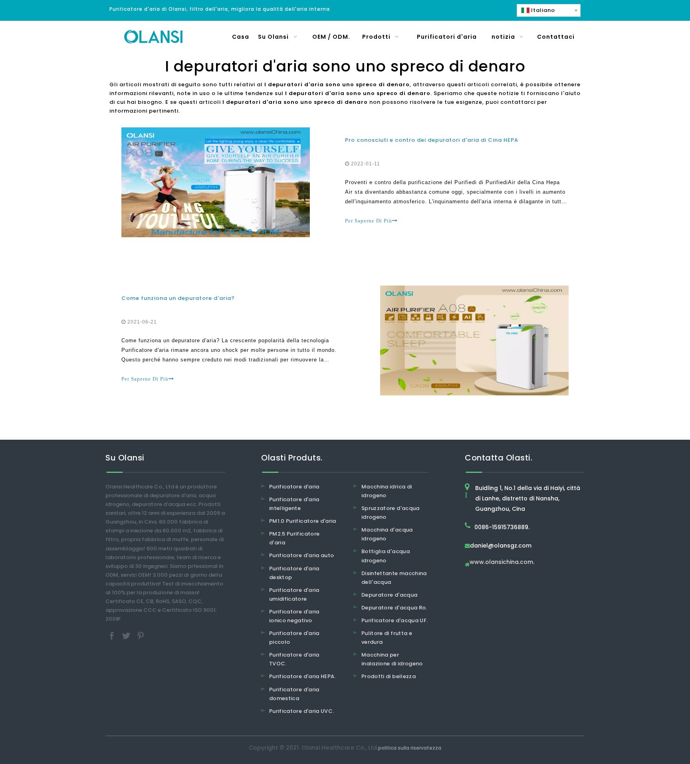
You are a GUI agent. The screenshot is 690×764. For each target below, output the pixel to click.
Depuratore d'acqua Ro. (394, 607)
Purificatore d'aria (294, 486)
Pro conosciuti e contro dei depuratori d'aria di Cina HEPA (431, 140)
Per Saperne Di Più (368, 221)
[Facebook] (112, 635)
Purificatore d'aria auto (301, 555)
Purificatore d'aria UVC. (301, 711)
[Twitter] (127, 635)
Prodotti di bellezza (388, 676)
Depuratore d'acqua (389, 595)
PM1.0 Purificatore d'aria (302, 521)
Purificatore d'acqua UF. (394, 620)
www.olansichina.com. (502, 562)
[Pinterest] (140, 635)
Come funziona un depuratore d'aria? (178, 298)
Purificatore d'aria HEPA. (302, 676)
